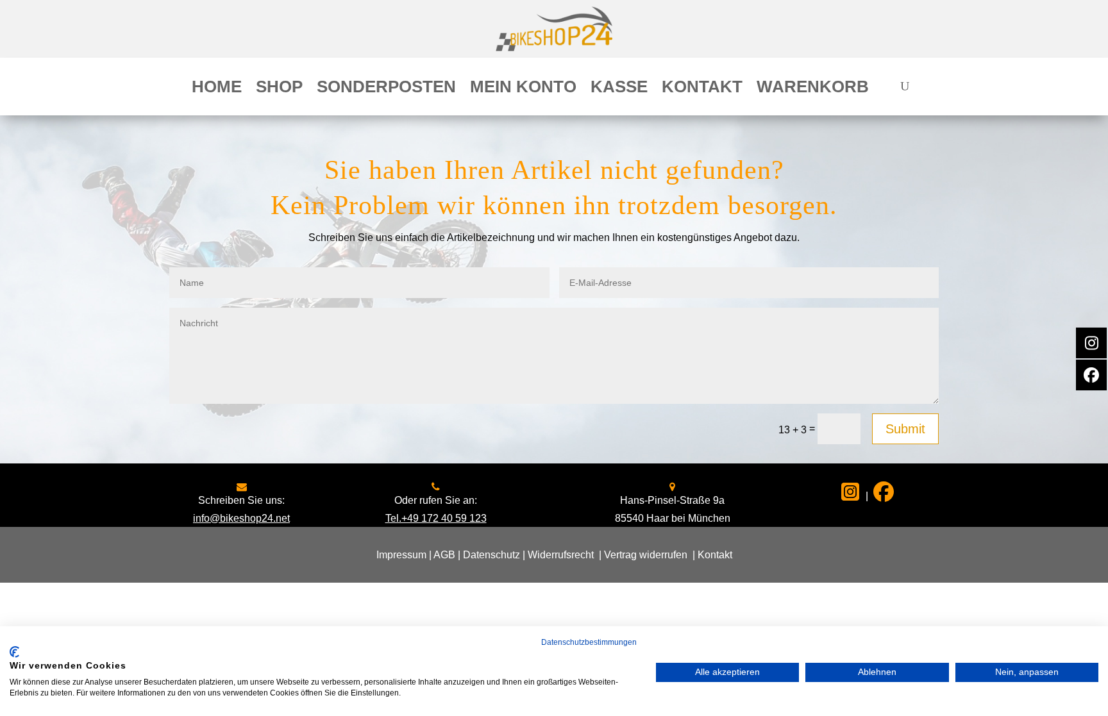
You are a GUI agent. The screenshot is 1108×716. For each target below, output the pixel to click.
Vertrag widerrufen (645, 554)
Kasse (619, 89)
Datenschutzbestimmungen (589, 642)
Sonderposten (386, 89)
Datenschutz (491, 554)
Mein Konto (523, 89)
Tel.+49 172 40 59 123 (436, 518)
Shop (279, 89)
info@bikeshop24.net (241, 518)
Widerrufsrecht (561, 554)
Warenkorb (813, 89)
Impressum (401, 554)
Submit (905, 429)
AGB (444, 554)
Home (217, 89)
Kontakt (702, 89)
